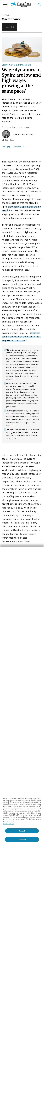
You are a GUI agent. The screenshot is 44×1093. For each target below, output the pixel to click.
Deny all (22, 831)
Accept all (22, 839)
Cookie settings (8, 824)
